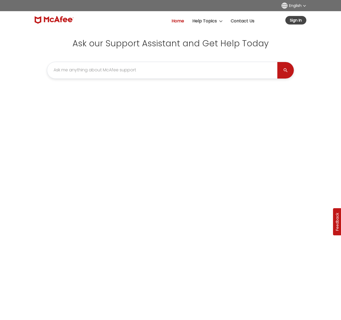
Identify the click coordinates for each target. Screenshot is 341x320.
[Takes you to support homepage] (54, 20)
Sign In (296, 20)
